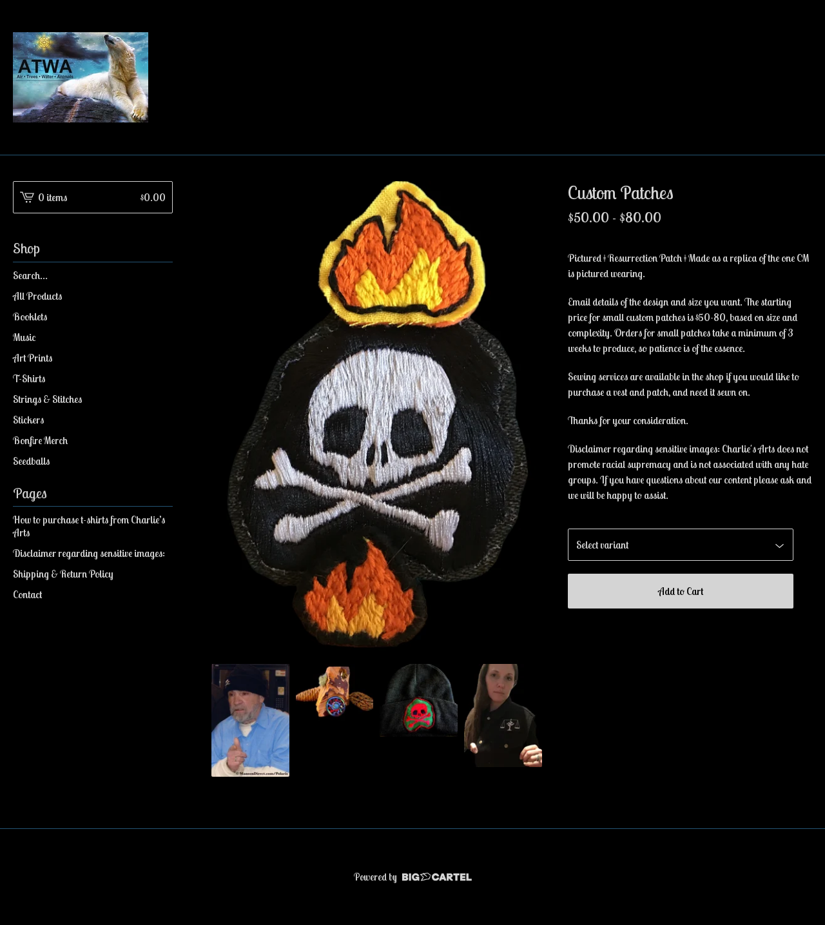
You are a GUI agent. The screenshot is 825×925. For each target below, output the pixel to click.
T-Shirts (29, 378)
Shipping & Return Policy (63, 573)
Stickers (28, 419)
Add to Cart (680, 591)
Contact (27, 594)
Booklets (30, 316)
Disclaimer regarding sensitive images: (89, 553)
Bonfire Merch (40, 440)
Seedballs (31, 460)
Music (24, 337)
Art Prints (32, 357)
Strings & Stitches (47, 399)
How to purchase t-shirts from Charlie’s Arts (89, 526)
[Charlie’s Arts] (80, 77)
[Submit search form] (163, 275)
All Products (37, 295)
